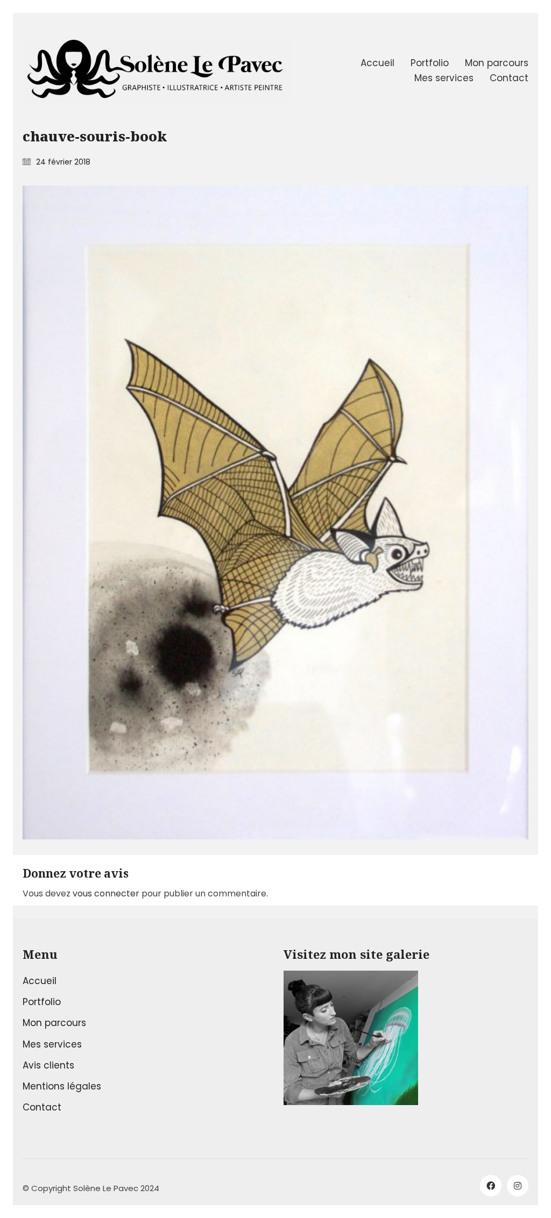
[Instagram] (517, 1185)
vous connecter (106, 893)
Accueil (39, 980)
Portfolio (42, 1001)
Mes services (52, 1044)
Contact (42, 1107)
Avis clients (48, 1065)
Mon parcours (54, 1022)
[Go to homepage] (157, 71)
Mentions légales (62, 1086)
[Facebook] (490, 1185)
